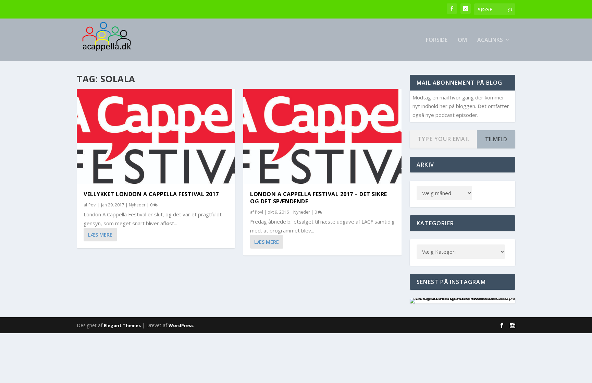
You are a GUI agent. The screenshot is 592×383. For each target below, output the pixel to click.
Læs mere (100, 234)
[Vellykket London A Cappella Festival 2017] (156, 136)
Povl (92, 205)
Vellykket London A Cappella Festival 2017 (151, 194)
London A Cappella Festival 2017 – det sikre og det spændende (318, 197)
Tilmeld (496, 139)
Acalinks (490, 40)
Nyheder (137, 205)
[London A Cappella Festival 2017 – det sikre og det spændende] (322, 136)
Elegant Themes (122, 325)
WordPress (181, 325)
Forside (436, 40)
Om (462, 40)
